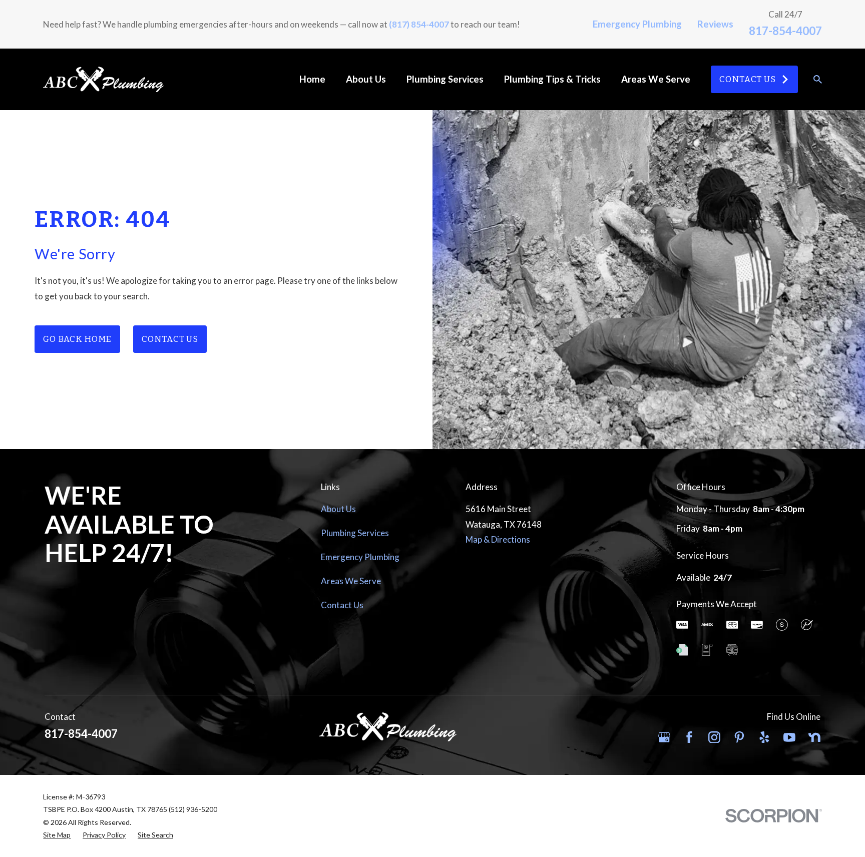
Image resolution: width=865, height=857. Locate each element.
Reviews (715, 24)
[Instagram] (714, 737)
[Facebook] (689, 737)
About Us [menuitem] (366, 79)
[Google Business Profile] (664, 737)
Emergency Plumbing (637, 24)
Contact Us (747, 79)
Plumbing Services (355, 533)
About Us (338, 509)
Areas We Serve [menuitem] (655, 79)
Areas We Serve (351, 581)
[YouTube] (789, 737)
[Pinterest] (739, 737)
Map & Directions (498, 539)
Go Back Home (77, 339)
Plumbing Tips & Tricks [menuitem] (552, 79)
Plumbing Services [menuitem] (445, 79)
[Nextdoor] (814, 737)
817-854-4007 (785, 31)
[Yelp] (764, 737)
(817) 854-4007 (419, 24)
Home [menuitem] (312, 79)
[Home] (103, 79)
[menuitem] (57, 834)
